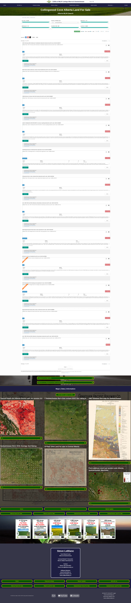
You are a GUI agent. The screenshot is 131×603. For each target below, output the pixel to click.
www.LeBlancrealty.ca (109, 598)
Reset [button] (102, 31)
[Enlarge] (41, 449)
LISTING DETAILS (25, 61)
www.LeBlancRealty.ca (65, 575)
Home (4, 5)
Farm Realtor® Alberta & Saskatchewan (29, 65)
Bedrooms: (84, 20)
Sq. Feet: (84, 26)
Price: (25, 20)
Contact (126, 5)
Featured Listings (36, 5)
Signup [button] (33, 37)
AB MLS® (104, 593)
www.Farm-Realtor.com (65, 573)
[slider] (22, 23)
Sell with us (19, 5)
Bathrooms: (25, 26)
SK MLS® (110, 593)
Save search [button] (77, 31)
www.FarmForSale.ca (65, 572)
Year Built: (55, 26)
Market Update (94, 5)
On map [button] (96, 31)
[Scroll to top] (128, 601)
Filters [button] (106, 31)
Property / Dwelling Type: (56, 20)
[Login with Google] (28, 37)
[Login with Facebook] (26, 37)
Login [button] (37, 37)
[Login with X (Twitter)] (30, 37)
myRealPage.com (67, 372)
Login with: (23, 37)
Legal (114, 593)
